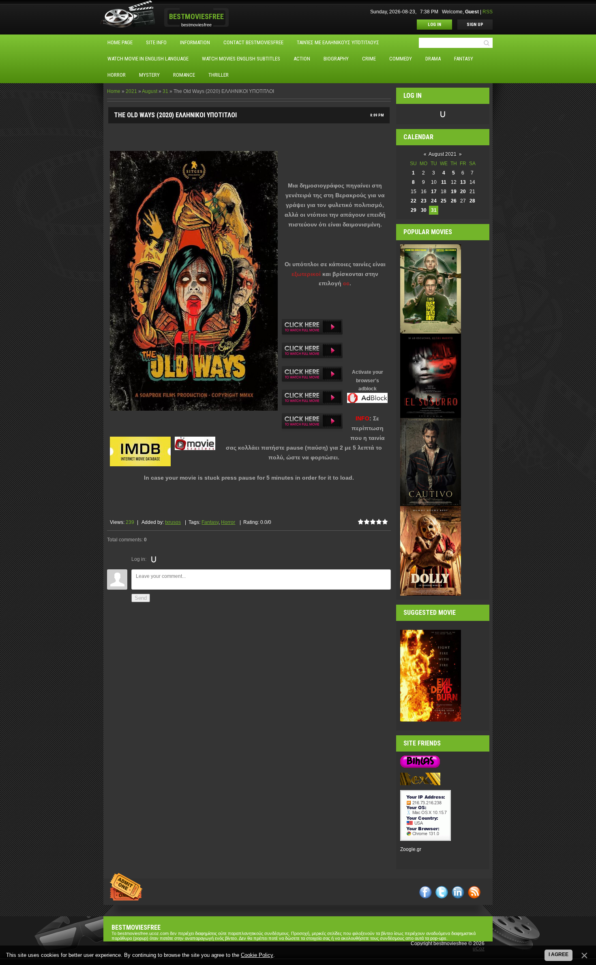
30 (424, 210)
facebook (425, 892)
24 (434, 201)
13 (463, 182)
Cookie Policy (257, 955)
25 (443, 201)
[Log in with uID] (154, 559)
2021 (131, 91)
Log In (434, 24)
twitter (441, 892)
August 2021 (443, 154)
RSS (487, 12)
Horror (228, 522)
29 (413, 210)
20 (463, 191)
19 (454, 191)
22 (413, 201)
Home (113, 91)
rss (474, 892)
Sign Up (475, 24)
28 (472, 201)
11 (443, 182)
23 (424, 201)
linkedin (458, 892)
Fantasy (210, 522)
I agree (558, 954)
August (149, 91)
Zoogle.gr (410, 849)
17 (434, 191)
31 (165, 91)
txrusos (173, 522)
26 (454, 201)
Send (141, 598)
